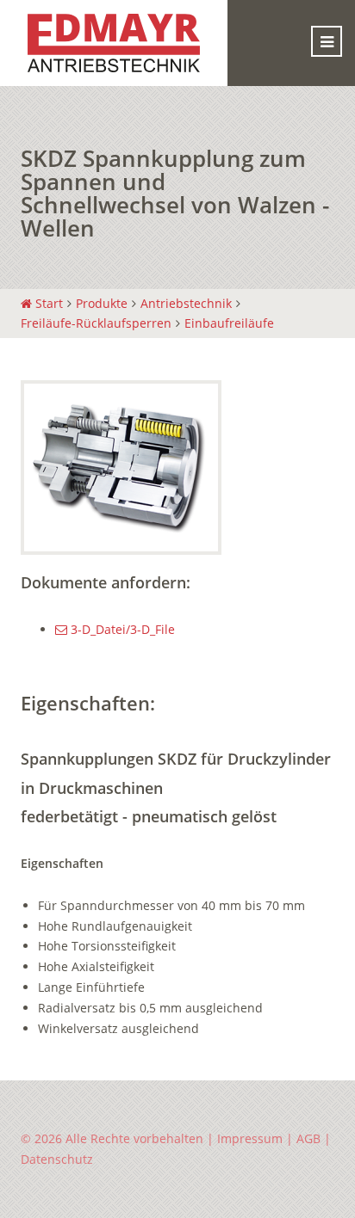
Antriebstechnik (186, 303)
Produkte (102, 303)
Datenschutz (57, 1159)
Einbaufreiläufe (229, 323)
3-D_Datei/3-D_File (121, 629)
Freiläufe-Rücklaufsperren (96, 323)
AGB (308, 1138)
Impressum (250, 1138)
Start (47, 303)
